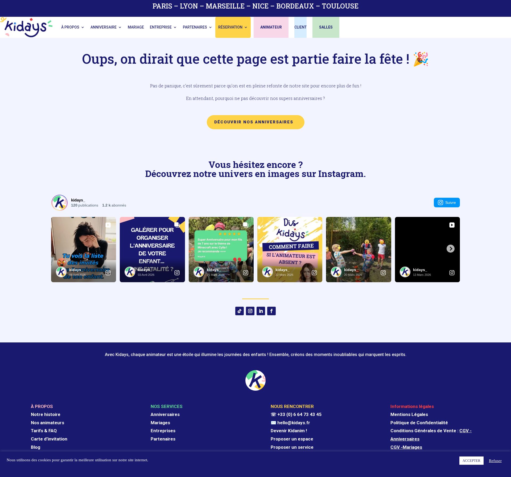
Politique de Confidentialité (419, 422)
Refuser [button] (495, 461)
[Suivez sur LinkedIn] (261, 311)
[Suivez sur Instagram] (250, 311)
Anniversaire (103, 27)
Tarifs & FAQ (44, 430)
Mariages (160, 422)
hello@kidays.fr (293, 422)
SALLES (326, 27)
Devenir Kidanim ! (289, 430)
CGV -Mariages (406, 447)
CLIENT (300, 27)
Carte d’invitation (49, 439)
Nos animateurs (47, 422)
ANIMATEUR (271, 27)
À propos (70, 27)
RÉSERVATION (230, 27)
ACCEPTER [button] (471, 461)
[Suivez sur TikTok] (239, 311)
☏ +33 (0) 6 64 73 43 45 (296, 414)
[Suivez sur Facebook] (271, 311)
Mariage (136, 27)
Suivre (450, 202)
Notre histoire (45, 414)
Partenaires (195, 27)
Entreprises (163, 430)
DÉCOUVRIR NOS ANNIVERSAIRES (253, 122)
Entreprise (161, 27)
